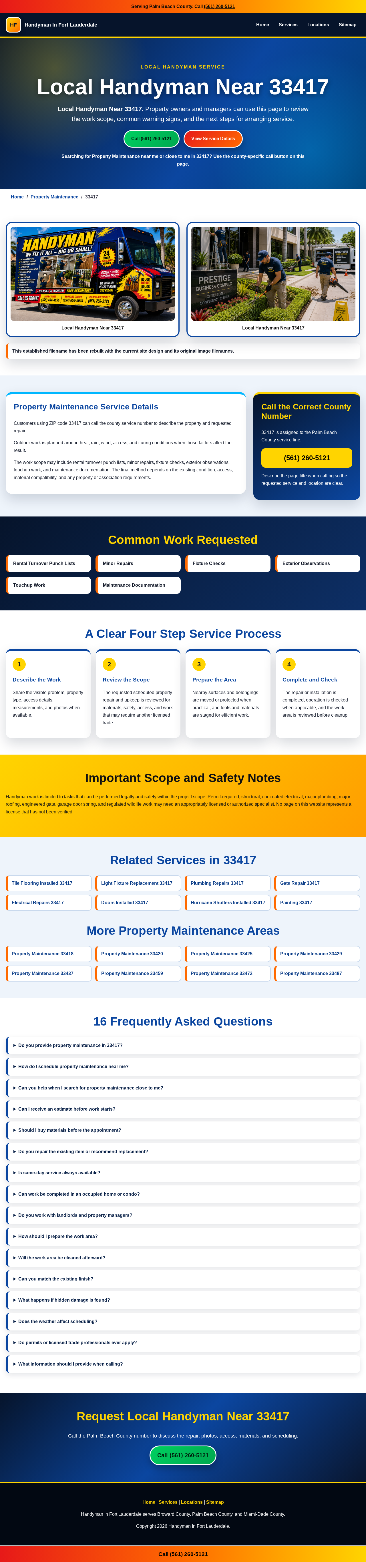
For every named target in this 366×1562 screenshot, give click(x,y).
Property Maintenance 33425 (221, 953)
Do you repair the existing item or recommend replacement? (83, 1151)
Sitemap (348, 24)
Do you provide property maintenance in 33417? (70, 1045)
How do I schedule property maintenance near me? (73, 1066)
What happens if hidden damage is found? (64, 1300)
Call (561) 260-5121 (151, 138)
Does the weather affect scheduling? (58, 1321)
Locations (318, 24)
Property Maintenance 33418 (42, 953)
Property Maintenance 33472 (221, 973)
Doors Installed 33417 (124, 902)
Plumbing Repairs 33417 (217, 883)
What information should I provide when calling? (70, 1364)
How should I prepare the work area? (58, 1236)
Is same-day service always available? (59, 1172)
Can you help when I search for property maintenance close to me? (90, 1087)
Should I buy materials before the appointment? (69, 1130)
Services (288, 24)
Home (262, 24)
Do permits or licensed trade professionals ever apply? (77, 1342)
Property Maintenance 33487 (311, 973)
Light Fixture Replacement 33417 (136, 883)
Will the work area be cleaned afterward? (62, 1257)
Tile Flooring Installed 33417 (42, 883)
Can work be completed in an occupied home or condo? (79, 1194)
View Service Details (213, 138)
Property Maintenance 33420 (132, 953)
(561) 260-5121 (219, 6)
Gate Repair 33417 (300, 883)
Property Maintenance (54, 196)
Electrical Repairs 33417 (38, 902)
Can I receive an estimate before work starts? (67, 1109)
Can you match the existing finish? (56, 1278)
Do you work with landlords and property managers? (75, 1215)
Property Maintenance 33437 (42, 973)
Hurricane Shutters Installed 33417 (228, 902)
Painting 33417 (296, 902)
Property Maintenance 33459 (132, 973)
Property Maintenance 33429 (311, 953)
